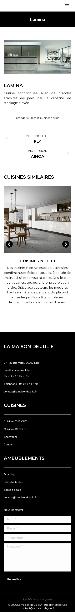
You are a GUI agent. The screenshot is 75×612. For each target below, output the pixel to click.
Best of (34, 117)
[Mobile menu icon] (67, 5)
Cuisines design (49, 117)
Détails (42, 220)
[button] (9, 244)
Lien (32, 220)
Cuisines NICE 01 (37, 261)
